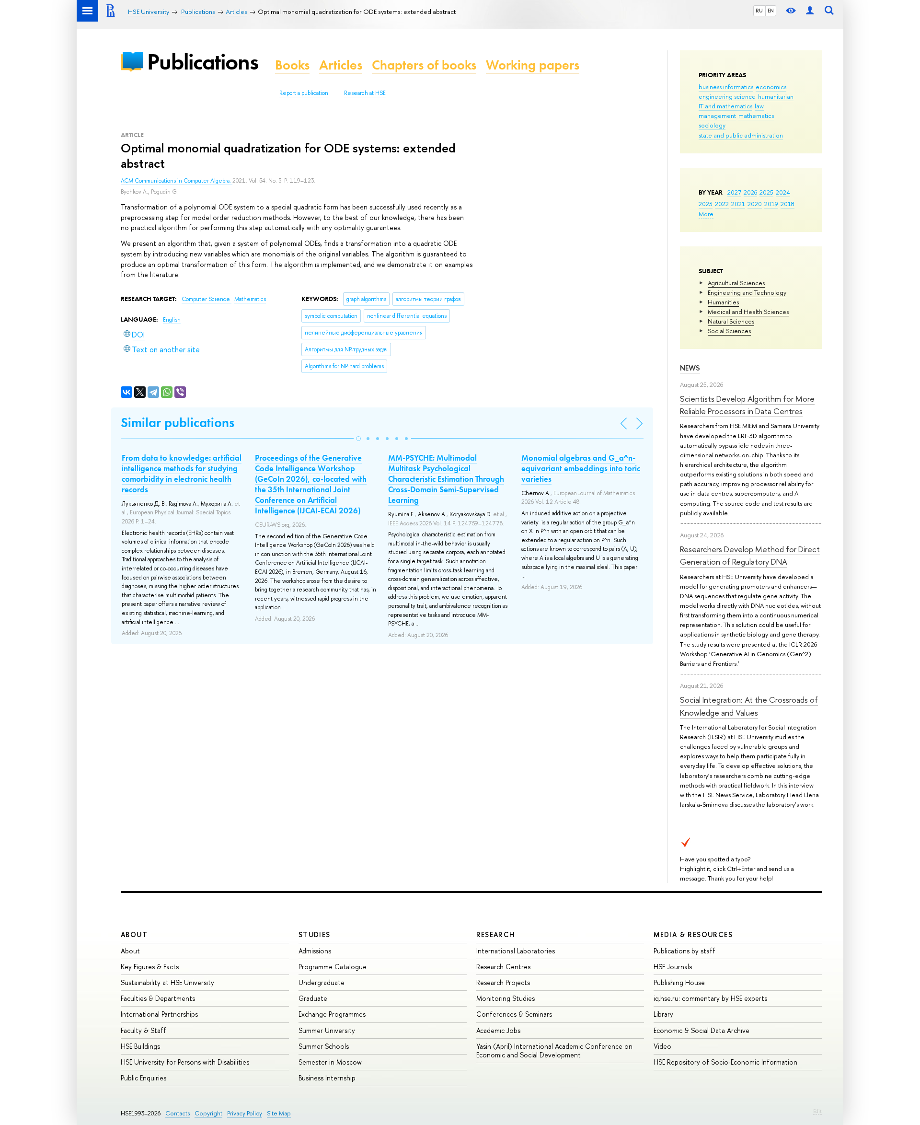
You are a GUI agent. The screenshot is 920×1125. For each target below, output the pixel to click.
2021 (738, 203)
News (690, 368)
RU (759, 10)
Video (662, 1046)
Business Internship (327, 1077)
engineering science (727, 96)
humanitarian (776, 96)
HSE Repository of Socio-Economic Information (725, 1062)
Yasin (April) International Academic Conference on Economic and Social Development (554, 1050)
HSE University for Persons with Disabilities (185, 1062)
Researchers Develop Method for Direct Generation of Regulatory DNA (750, 555)
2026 (750, 192)
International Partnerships (159, 1014)
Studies (315, 934)
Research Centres (503, 966)
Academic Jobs (498, 1030)
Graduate (313, 998)
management (717, 115)
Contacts (177, 1113)
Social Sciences (729, 330)
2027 (734, 192)
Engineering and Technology (747, 292)
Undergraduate (322, 982)
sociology (712, 125)
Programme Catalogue (333, 966)
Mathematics (250, 299)
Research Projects (503, 982)
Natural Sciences (731, 321)
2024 (783, 192)
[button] (358, 438)
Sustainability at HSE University (167, 982)
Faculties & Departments (158, 998)
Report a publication (303, 93)
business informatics (726, 86)
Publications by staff (684, 950)
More (706, 213)
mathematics (756, 115)
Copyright (208, 1113)
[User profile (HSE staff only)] (810, 11)
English (172, 320)
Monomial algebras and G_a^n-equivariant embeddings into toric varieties (580, 468)
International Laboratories (515, 950)
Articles (340, 65)
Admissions (315, 950)
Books (292, 65)
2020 (755, 203)
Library (663, 1014)
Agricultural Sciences (736, 282)
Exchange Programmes (332, 1014)
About (134, 934)
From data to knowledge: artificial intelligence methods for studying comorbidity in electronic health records (182, 473)
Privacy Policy (244, 1113)
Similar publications (177, 422)
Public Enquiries (143, 1077)
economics (771, 86)
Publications (202, 61)
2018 (787, 203)
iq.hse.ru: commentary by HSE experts (710, 998)
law (759, 106)
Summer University (327, 1030)
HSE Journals (673, 966)
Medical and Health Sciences (748, 311)
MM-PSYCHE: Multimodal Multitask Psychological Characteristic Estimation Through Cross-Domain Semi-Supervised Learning (446, 478)
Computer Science (206, 299)
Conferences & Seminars (514, 1014)
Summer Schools (324, 1046)
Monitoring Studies (505, 998)
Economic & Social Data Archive (701, 1030)
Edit (817, 1111)
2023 (706, 203)
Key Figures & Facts (150, 966)
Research (496, 934)
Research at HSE (365, 93)
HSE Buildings (140, 1046)
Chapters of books (424, 65)
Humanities (723, 302)
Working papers (532, 65)
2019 (771, 203)
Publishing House (679, 982)
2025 (766, 192)
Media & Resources (693, 934)
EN (771, 10)
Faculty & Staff (143, 1030)
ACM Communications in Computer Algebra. (176, 181)
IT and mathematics (725, 106)
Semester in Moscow (330, 1062)
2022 (722, 203)
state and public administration (741, 135)
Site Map (279, 1113)
